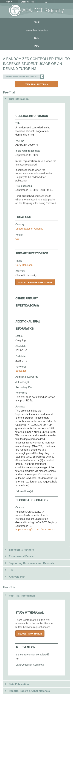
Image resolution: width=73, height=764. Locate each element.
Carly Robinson (24, 265)
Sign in (9, 1)
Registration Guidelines (36, 30)
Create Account (27, 1)
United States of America (29, 228)
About (37, 21)
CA (17, 238)
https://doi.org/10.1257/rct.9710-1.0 (35, 529)
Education (21, 370)
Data (36, 38)
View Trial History (35, 84)
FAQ (36, 46)
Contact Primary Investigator (35, 282)
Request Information (30, 633)
